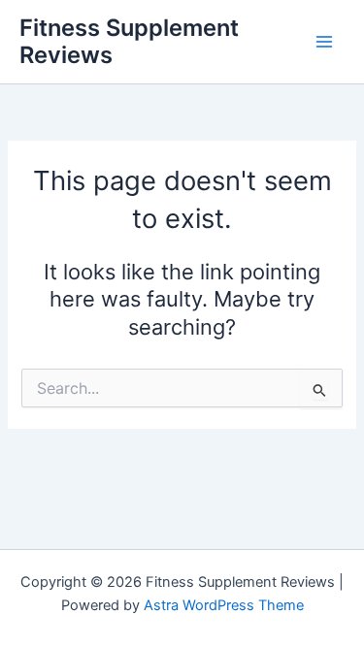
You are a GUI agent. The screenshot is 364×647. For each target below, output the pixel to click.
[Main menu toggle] (324, 41)
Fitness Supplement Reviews (129, 41)
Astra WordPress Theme (224, 605)
